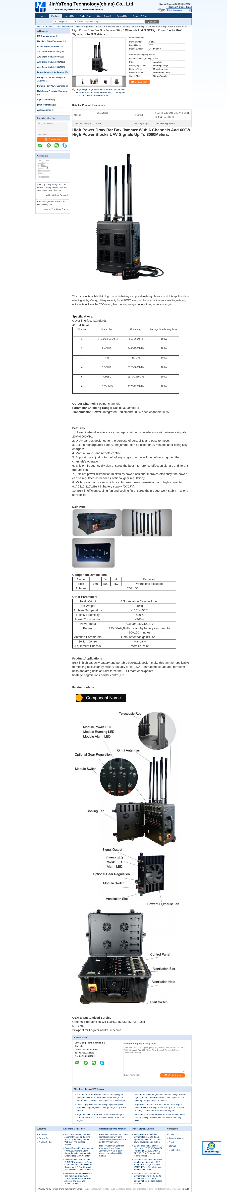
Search (153, 21)
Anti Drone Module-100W (49, 62)
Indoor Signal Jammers (48, 46)
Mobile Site (175, 1150)
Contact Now (55, 139)
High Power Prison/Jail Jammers (52, 91)
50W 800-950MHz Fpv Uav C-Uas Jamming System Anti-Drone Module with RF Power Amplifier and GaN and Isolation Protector (78, 1178)
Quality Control (104, 16)
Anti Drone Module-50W (48, 57)
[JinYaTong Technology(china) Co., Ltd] (40, 6)
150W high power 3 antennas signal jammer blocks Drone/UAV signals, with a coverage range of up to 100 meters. (101, 1108)
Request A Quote (177, 7)
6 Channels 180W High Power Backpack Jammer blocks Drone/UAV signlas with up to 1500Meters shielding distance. (160, 1118)
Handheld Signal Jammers (49, 41)
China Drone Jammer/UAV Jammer (68, 1189)
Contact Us (122, 16)
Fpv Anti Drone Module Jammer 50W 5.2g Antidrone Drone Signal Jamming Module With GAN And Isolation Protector (78, 1152)
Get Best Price (102, 95)
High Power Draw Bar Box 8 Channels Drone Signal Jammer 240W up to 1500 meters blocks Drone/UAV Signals (100, 1118)
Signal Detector (44, 99)
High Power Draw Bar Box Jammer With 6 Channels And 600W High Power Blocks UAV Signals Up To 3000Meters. (100, 92)
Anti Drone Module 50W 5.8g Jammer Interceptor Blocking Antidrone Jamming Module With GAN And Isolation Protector (77, 1139)
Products (55, 16)
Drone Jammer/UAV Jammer (68, 27)
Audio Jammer (44, 110)
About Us (69, 16)
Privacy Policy (44, 1189)
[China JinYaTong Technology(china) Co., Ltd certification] (44, 177)
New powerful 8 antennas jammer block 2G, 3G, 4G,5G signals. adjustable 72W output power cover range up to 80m (148, 1138)
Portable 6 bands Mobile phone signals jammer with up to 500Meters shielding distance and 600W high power (113, 1138)
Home (42, 16)
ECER (186, 1189)
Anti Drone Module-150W (49, 67)
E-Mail (171, 1142)
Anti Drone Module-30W (48, 51)
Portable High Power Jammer (51, 86)
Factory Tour (85, 16)
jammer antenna (45, 105)
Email (189, 7)
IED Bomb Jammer (46, 36)
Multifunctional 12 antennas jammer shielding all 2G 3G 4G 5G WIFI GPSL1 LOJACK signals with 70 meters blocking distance (148, 1178)
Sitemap (172, 1146)
